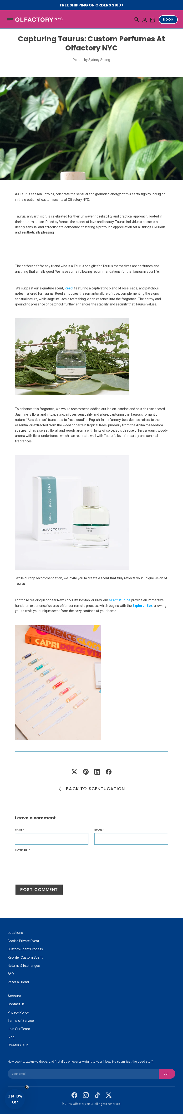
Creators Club (18, 1045)
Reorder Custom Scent (25, 957)
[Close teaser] (27, 1087)
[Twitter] (109, 1095)
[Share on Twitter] (74, 771)
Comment (22, 849)
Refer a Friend (18, 982)
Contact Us (16, 1004)
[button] (10, 19)
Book (168, 19)
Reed (69, 288)
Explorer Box (142, 606)
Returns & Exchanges (24, 965)
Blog (11, 1037)
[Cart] (152, 20)
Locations (15, 933)
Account (14, 996)
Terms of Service (21, 1020)
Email (99, 829)
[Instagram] (86, 1095)
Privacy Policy (18, 1012)
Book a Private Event (23, 941)
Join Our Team (19, 1029)
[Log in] (144, 20)
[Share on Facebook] (108, 771)
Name (19, 829)
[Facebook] (74, 1095)
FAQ (11, 974)
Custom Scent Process (25, 949)
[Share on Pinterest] (86, 771)
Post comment (39, 889)
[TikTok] (97, 1095)
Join (167, 1073)
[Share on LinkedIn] (97, 771)
